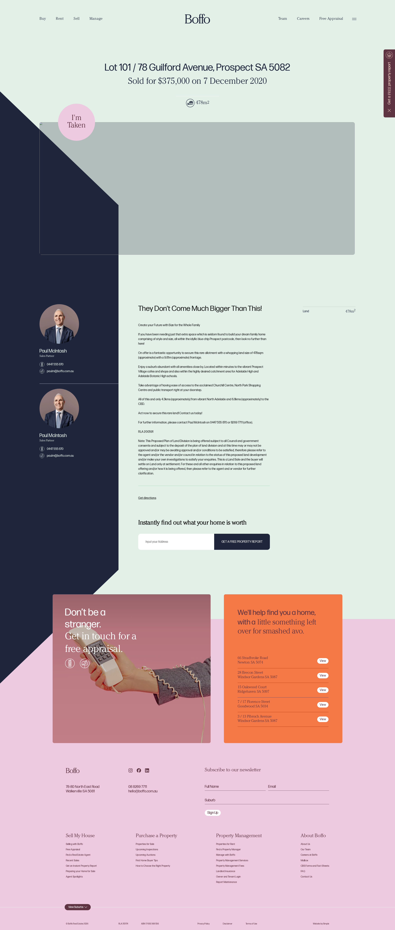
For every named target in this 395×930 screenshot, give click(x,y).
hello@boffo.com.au (143, 791)
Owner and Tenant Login (228, 876)
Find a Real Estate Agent (78, 855)
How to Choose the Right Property (153, 865)
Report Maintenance (226, 882)
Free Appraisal (331, 19)
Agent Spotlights (74, 876)
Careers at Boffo (309, 855)
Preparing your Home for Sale (80, 871)
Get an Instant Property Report (81, 865)
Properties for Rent (225, 844)
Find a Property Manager (228, 849)
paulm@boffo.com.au (60, 371)
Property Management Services (232, 860)
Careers (303, 19)
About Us (305, 844)
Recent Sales (72, 860)
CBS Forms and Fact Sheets (315, 865)
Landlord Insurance (225, 871)
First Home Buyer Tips (147, 860)
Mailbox (304, 860)
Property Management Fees (230, 865)
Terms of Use (251, 923)
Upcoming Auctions (146, 855)
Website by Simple (321, 923)
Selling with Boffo (74, 844)
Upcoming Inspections (147, 849)
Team (282, 19)
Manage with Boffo (225, 855)
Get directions (147, 498)
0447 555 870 (55, 364)
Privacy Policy (204, 923)
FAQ (303, 871)
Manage (96, 19)
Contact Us (306, 876)
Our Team (306, 849)
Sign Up (212, 812)
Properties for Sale (145, 844)
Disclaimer (227, 923)
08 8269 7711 (137, 786)
